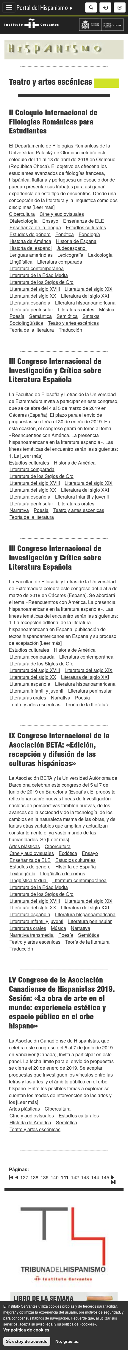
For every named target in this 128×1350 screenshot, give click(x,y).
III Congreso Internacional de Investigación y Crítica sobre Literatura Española (55, 371)
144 (95, 1177)
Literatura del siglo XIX (89, 288)
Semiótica (67, 316)
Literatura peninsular (31, 309)
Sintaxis (90, 316)
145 (105, 1177)
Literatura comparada (59, 261)
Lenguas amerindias (31, 254)
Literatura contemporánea (37, 268)
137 (24, 1177)
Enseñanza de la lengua (35, 227)
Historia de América (30, 241)
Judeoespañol (72, 248)
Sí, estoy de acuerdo (27, 1341)
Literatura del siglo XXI (85, 295)
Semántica (40, 316)
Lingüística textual (29, 880)
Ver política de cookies (26, 1330)
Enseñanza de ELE (83, 220)
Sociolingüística (26, 322)
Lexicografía (70, 254)
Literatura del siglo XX (33, 295)
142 (75, 1177)
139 (44, 1177)
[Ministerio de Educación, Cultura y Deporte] (101, 24)
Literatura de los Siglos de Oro (42, 282)
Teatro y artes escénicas (73, 322)
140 (55, 1177)
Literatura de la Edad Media (39, 275)
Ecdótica (68, 853)
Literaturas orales (76, 309)
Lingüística (21, 261)
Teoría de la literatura (32, 329)
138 (34, 1177)
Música (106, 309)
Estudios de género (30, 234)
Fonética (64, 234)
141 (65, 1177)
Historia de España (76, 241)
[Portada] (64, 49)
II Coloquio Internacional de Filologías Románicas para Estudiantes (53, 123)
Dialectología (24, 220)
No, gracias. (67, 1341)
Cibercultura (22, 213)
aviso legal (45, 1323)
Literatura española (30, 302)
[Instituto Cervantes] (31, 22)
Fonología (89, 234)
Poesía (17, 316)
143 (85, 1177)
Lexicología (100, 254)
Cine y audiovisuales (62, 213)
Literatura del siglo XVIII (35, 288)
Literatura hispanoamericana (85, 302)
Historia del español (31, 248)
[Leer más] (43, 207)
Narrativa (19, 510)
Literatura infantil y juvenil (82, 496)
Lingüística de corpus (62, 873)
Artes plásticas (24, 846)
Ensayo (50, 220)
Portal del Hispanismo (42, 9)
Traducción (70, 329)
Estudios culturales (86, 227)
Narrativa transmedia (32, 934)
